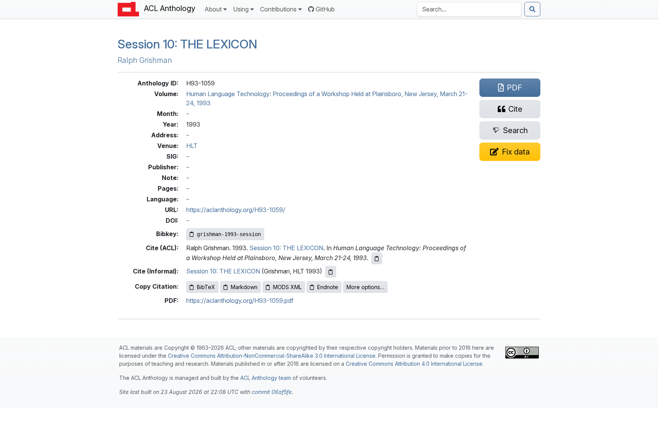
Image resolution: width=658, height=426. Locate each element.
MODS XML (287, 287)
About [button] (213, 9)
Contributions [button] (278, 9)
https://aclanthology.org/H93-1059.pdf (240, 300)
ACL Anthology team (265, 378)
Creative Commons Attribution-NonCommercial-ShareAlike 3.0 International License (271, 355)
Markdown (244, 287)
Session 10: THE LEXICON (187, 44)
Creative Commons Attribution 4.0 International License (414, 363)
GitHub (325, 9)
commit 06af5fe (272, 392)
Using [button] (241, 9)
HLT (192, 146)
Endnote (327, 287)
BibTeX (206, 287)
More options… (365, 287)
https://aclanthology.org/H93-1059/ (235, 210)
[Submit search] (532, 9)
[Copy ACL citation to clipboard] (376, 258)
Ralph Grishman (145, 60)
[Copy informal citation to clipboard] (330, 272)
